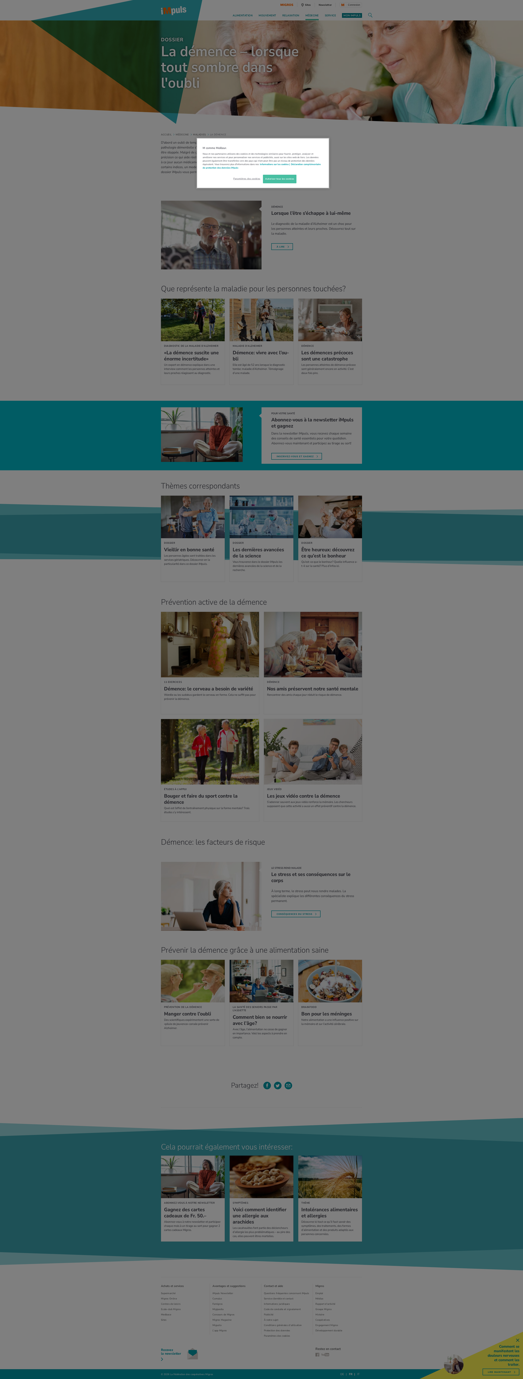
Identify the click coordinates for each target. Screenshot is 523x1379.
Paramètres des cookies (246, 178)
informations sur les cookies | (275, 164)
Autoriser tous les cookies (279, 178)
